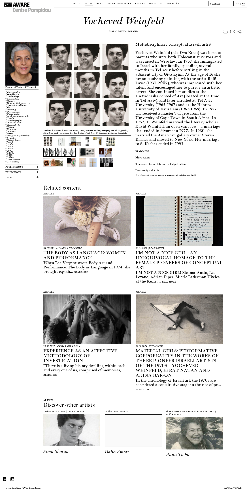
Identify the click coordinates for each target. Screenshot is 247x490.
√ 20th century (12, 159)
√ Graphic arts (12, 94)
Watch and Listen (119, 3)
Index (89, 3)
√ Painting (10, 110)
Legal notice (233, 487)
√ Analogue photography (17, 116)
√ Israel (9, 142)
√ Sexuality (10, 138)
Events (140, 3)
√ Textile (9, 118)
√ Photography (12, 114)
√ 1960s (9, 144)
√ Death (9, 133)
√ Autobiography (13, 120)
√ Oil (7, 107)
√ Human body (12, 125)
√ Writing (10, 127)
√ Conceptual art (13, 92)
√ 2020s (9, 157)
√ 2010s (9, 155)
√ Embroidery (12, 99)
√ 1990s (9, 151)
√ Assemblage (12, 97)
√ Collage (10, 101)
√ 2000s (9, 153)
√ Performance (12, 112)
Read (99, 3)
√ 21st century (12, 162)
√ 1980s (9, 149)
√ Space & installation (16, 105)
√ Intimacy (10, 131)
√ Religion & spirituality (17, 136)
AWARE (173, 3)
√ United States (12, 140)
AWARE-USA (156, 3)
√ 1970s (9, 146)
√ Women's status (13, 123)
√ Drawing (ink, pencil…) (17, 103)
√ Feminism (11, 129)
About (76, 3)
